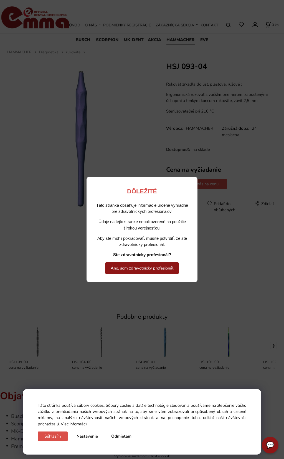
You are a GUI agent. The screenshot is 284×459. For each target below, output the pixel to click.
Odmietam (121, 436)
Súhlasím (52, 436)
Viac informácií (74, 424)
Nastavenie (87, 436)
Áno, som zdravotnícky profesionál (142, 268)
